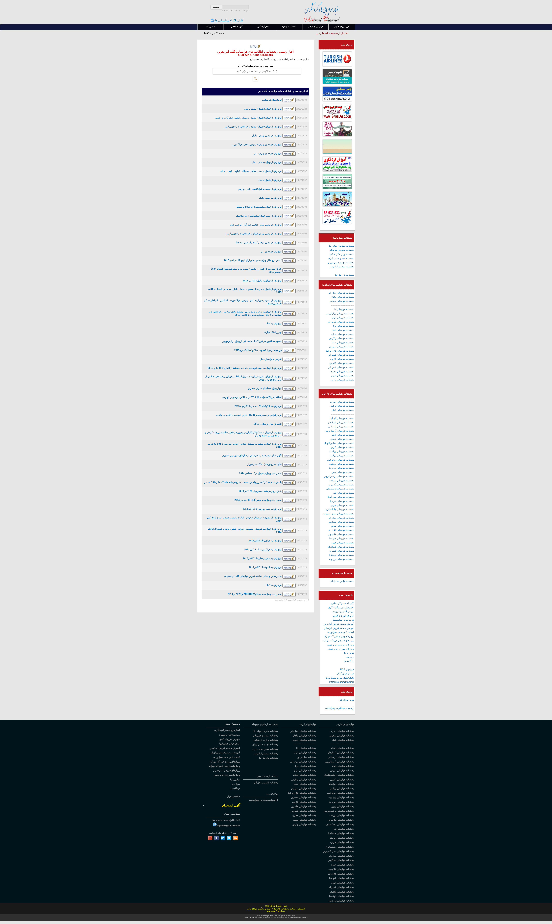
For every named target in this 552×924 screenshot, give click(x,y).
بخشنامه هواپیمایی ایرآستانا (341, 451)
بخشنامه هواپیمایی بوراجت (341, 480)
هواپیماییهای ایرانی (315, 26)
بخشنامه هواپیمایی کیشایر (303, 811)
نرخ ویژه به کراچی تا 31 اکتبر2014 (265, 540)
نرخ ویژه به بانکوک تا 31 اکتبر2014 (265, 567)
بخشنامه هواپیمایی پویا (343, 326)
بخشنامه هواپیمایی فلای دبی (341, 530)
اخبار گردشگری (263, 26)
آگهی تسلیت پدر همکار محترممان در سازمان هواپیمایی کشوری (251, 455)
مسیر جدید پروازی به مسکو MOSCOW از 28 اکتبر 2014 (254, 594)
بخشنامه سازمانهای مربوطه (265, 724)
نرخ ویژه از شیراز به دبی (269, 180)
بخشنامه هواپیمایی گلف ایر (341, 551)
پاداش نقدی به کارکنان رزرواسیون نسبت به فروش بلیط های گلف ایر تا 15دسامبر (242, 482)
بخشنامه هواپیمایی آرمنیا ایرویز (339, 431)
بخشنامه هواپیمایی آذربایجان (341, 422)
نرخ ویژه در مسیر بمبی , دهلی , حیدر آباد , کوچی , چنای (255, 224)
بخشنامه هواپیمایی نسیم (342, 375)
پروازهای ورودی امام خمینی (340, 648)
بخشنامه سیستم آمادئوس (342, 266)
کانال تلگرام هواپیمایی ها (228, 20)
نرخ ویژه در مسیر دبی (271, 251)
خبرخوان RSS (347, 669)
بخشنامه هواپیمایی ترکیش (342, 406)
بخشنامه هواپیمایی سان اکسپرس (338, 513)
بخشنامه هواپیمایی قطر (343, 410)
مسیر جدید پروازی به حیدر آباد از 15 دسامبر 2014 (257, 500)
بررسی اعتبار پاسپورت (343, 611)
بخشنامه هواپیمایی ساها (343, 342)
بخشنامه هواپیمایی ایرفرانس (340, 460)
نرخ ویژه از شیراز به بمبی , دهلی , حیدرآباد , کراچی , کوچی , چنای (250, 171)
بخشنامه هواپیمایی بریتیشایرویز (339, 476)
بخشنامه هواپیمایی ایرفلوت (341, 464)
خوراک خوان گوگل (345, 673)
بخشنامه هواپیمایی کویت (342, 542)
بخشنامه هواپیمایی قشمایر (303, 797)
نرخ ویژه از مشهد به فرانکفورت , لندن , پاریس (259, 189)
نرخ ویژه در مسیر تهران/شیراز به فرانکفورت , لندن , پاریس (253, 233)
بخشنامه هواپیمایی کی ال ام (341, 547)
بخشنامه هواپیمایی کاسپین (341, 363)
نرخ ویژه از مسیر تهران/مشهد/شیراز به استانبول (258, 216)
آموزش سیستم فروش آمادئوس (339, 624)
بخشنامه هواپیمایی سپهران (341, 346)
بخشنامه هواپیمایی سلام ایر (341, 517)
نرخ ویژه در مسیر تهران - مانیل (266, 135)
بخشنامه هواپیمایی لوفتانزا (341, 555)
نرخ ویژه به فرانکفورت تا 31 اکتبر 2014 (262, 549)
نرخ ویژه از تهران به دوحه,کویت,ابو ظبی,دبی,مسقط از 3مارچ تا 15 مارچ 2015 (244, 368)
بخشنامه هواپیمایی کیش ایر (341, 367)
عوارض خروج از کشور (343, 615)
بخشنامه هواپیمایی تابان (343, 330)
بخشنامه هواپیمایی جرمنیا (342, 501)
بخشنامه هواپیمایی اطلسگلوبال (339, 443)
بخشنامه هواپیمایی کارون (342, 359)
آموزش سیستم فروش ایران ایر (339, 628)
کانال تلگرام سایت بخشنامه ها (340, 678)
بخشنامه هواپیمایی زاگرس (341, 338)
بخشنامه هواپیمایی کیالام (341, 887)
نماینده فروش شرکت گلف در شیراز (264, 464)
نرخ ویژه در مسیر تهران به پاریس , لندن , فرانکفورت (256, 144)
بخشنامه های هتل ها (344, 275)
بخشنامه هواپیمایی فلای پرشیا (340, 351)
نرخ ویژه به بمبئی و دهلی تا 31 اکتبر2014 (262, 558)
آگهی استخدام (236, 26)
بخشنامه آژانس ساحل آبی (342, 581)
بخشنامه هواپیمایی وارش (342, 379)
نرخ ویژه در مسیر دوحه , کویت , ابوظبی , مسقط (258, 242)
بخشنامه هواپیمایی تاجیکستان (340, 488)
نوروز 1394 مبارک (272, 332)
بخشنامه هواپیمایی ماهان (342, 297)
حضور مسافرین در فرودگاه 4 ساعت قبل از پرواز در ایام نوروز (252, 341)
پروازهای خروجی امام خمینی (340, 644)
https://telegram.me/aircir (341, 682)
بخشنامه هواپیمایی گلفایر (341, 891)
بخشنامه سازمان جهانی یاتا (341, 246)
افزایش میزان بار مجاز (270, 359)
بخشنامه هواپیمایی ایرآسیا (342, 455)
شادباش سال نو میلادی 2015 (267, 424)
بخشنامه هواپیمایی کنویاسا (341, 538)
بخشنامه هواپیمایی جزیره (342, 505)
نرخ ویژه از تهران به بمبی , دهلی (266, 162)
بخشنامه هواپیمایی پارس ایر (341, 322)
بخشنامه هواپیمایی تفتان (342, 334)
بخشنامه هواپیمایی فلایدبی (341, 869)
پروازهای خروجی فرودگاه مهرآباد (338, 640)
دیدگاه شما (349, 661)
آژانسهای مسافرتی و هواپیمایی (339, 708)
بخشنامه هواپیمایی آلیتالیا (342, 418)
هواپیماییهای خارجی (341, 26)
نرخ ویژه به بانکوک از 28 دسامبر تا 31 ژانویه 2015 (257, 406)
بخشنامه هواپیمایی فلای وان (341, 534)
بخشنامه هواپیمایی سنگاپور (341, 522)
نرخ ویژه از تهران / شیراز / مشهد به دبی (262, 109)
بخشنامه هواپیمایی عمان (342, 526)
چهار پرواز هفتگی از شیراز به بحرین (264, 388)
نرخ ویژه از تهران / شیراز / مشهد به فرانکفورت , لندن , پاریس (252, 126)
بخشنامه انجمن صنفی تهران (341, 262)
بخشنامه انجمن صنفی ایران (341, 258)
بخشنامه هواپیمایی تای (343, 493)
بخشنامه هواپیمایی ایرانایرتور (340, 313)
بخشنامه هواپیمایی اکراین (342, 447)
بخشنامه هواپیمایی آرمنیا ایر (341, 426)
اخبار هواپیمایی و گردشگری (341, 607)
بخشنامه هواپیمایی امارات (342, 402)
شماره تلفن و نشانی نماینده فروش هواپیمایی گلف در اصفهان (252, 576)
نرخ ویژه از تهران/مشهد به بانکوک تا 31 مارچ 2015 (258, 350)
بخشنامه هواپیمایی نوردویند (341, 559)
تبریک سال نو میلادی (271, 100)
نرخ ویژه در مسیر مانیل (270, 198)
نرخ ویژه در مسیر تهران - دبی (267, 153)
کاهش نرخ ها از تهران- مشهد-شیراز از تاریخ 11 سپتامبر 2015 (252, 260)
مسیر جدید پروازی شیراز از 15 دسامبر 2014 (260, 473)
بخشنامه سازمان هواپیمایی (341, 250)
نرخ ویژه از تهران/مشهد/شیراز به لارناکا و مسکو (258, 207)
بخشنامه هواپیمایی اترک (343, 317)
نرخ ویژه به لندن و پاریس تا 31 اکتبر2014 (262, 509)
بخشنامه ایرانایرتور (306, 757)
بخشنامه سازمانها (289, 26)
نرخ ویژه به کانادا (273, 323)
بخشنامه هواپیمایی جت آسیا (341, 497)
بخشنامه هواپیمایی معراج (342, 371)
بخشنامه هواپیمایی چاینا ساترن (339, 509)
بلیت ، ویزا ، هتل (346, 700)
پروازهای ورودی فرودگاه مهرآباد (338, 636)
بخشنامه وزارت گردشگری (341, 254)
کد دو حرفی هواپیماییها (343, 620)
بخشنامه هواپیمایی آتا (344, 309)
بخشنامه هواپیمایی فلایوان (341, 874)
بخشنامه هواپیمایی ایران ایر (341, 293)
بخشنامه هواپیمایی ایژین (342, 472)
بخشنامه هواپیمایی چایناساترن (340, 847)
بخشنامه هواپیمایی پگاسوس (341, 484)
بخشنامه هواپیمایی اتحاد (343, 435)
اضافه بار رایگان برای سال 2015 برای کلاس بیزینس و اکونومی (251, 397)
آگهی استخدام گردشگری (342, 603)
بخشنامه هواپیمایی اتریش (342, 439)
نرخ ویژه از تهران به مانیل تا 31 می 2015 (262, 280)
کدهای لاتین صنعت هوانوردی (340, 632)
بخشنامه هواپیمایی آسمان (342, 301)
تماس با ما (210, 26)
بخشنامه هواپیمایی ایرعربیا (341, 468)
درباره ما (350, 657)
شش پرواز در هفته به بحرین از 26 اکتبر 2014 (260, 491)
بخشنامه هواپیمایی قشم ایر (341, 355)
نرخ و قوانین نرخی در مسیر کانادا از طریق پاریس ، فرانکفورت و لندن (248, 415)
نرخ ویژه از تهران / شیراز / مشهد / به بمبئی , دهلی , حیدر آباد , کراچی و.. (247, 117)
